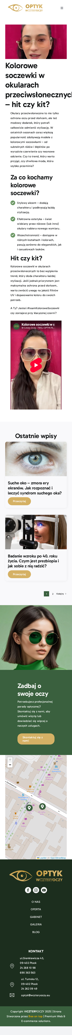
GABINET (36, 917)
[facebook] (28, 890)
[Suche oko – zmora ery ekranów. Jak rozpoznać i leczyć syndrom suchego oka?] (36, 444)
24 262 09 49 (29, 988)
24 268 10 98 (28, 967)
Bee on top (35, 1016)
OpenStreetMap (58, 857)
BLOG (36, 932)
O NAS (36, 901)
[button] (42, 806)
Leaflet (42, 857)
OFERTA (36, 909)
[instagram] (36, 890)
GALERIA (36, 924)
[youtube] (44, 890)
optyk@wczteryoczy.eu (35, 995)
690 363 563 (27, 972)
